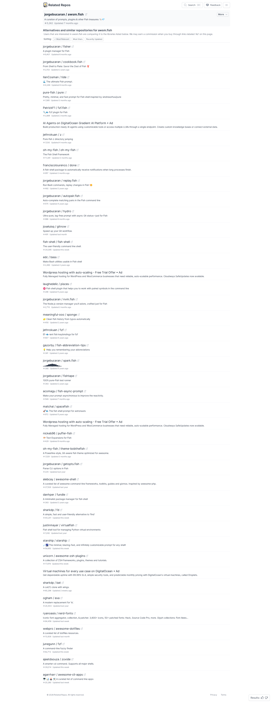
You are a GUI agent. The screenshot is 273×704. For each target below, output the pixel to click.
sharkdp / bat (52, 582)
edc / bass (50, 257)
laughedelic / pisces (56, 284)
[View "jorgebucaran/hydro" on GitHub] (73, 211)
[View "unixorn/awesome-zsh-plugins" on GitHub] (87, 556)
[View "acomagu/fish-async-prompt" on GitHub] (85, 391)
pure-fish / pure (53, 92)
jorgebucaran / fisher (57, 46)
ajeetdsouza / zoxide (56, 659)
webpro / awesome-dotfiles (61, 628)
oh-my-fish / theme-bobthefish (64, 448)
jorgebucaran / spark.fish (59, 360)
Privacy (213, 695)
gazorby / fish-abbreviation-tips (64, 345)
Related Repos (59, 5)
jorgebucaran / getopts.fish (61, 464)
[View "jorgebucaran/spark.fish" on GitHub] (78, 360)
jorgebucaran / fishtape (58, 375)
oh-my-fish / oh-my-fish (59, 150)
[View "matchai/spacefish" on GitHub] (71, 406)
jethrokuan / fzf (53, 330)
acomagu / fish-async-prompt (63, 391)
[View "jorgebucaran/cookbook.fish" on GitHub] (84, 62)
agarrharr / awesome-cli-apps (63, 674)
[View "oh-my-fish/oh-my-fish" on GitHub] (77, 150)
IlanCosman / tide (54, 77)
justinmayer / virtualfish (58, 525)
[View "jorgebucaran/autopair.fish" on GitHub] (81, 196)
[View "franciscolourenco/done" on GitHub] (78, 165)
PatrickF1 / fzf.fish (55, 107)
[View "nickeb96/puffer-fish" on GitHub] (74, 433)
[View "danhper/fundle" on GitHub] (67, 494)
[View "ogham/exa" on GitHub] (61, 598)
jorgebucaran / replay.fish (60, 180)
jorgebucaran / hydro (57, 211)
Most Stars (77, 39)
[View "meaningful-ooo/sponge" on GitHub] (78, 314)
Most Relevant (61, 39)
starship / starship (55, 540)
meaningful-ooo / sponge (60, 314)
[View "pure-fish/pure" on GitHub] (65, 92)
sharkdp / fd (51, 510)
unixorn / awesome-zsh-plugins (64, 555)
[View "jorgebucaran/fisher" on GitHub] (72, 46)
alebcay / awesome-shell (59, 479)
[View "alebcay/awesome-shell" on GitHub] (77, 479)
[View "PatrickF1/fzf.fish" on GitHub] (69, 108)
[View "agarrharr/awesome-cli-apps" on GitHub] (84, 674)
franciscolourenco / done (59, 165)
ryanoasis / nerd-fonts (58, 613)
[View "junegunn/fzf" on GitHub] (63, 644)
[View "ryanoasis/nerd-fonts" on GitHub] (74, 613)
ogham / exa (51, 598)
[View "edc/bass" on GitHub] (58, 257)
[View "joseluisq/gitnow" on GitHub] (68, 226)
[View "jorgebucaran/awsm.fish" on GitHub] (86, 14)
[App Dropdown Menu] (226, 5)
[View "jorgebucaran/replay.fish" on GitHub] (79, 180)
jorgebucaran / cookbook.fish (62, 61)
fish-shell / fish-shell (56, 241)
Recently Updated (94, 39)
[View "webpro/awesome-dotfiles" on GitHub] (81, 628)
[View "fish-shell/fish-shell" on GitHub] (71, 242)
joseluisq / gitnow (54, 226)
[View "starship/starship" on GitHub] (69, 540)
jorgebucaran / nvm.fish (59, 299)
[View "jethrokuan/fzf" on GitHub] (65, 330)
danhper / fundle (54, 494)
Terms (223, 695)
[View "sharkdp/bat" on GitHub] (62, 582)
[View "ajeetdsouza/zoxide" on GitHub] (72, 659)
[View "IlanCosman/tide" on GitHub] (68, 77)
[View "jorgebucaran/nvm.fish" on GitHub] (76, 299)
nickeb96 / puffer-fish (57, 433)
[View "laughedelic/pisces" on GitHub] (71, 284)
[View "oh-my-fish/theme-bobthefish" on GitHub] (86, 448)
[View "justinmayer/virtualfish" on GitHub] (76, 525)
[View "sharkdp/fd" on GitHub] (61, 510)
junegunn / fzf (52, 644)
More (221, 14)
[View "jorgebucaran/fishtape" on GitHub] (76, 376)
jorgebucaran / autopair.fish (61, 196)
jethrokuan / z (52, 134)
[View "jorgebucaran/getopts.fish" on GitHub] (81, 464)
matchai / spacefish (56, 406)
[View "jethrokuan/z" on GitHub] (63, 134)
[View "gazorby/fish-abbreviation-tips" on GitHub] (87, 345)
